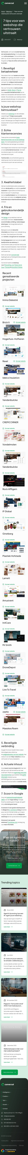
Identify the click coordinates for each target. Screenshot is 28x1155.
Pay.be (19, 90)
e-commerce (13, 810)
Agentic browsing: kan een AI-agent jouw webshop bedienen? (13, 914)
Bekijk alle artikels (8, 1072)
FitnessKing (7, 265)
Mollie (9, 90)
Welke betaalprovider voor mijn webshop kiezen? (13, 1050)
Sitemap (21, 1145)
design (6, 217)
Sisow (13, 90)
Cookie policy (4, 1141)
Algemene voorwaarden (17, 1141)
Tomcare (7, 267)
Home (3, 11)
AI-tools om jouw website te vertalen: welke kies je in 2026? (13, 960)
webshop (11, 114)
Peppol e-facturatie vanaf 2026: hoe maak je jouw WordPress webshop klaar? (14, 1005)
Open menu (26, 3)
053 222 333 (7, 1119)
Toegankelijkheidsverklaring (9, 1145)
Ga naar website (10, 306)
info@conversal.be (9, 1116)
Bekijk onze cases (13, 858)
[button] (8, 1150)
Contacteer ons (12, 822)
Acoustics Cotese (17, 267)
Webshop (9, 11)
